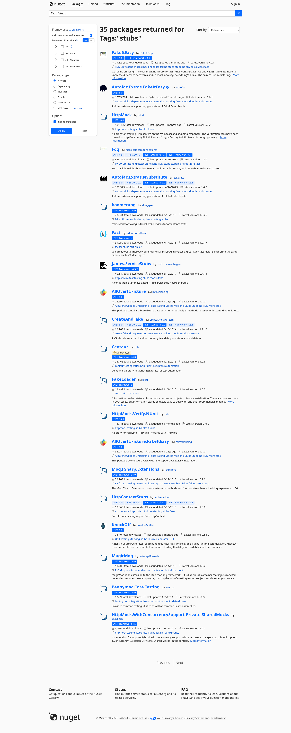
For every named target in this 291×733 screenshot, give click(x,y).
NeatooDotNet (145, 525)
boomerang (124, 205)
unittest (139, 163)
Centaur (120, 347)
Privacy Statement (197, 718)
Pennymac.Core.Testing (136, 587)
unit (126, 601)
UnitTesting (142, 305)
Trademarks (218, 718)
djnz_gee (147, 205)
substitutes (205, 101)
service (124, 278)
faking (163, 66)
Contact (55, 689)
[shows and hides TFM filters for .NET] (56, 46)
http (145, 129)
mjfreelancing (160, 291)
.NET (171, 539)
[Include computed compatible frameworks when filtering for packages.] (91, 35)
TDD (117, 66)
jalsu (145, 379)
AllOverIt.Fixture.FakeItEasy (140, 441)
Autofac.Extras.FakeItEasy (138, 87)
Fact (116, 232)
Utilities (130, 305)
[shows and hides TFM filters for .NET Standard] (56, 60)
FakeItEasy (123, 52)
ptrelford (143, 149)
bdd (136, 219)
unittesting (127, 66)
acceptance (145, 219)
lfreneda (154, 556)
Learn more (78, 29)
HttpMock (122, 115)
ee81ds (170, 587)
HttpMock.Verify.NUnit (135, 413)
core (126, 511)
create (118, 333)
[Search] (238, 13)
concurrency (172, 632)
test (131, 278)
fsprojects (132, 149)
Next (179, 662)
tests (150, 333)
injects (129, 570)
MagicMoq (122, 556)
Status (120, 689)
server (129, 219)
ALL (85, 40)
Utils (124, 393)
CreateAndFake (127, 319)
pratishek (117, 618)
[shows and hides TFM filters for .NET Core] (56, 53)
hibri (141, 115)
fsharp (122, 483)
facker (118, 246)
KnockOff (121, 524)
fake (117, 219)
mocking (147, 66)
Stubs (188, 305)
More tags (203, 66)
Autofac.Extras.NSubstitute (139, 177)
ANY (91, 40)
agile (136, 333)
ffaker (138, 246)
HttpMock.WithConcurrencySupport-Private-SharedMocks (170, 614)
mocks (138, 66)
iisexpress (159, 365)
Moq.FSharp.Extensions (135, 469)
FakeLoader (124, 379)
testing (131, 129)
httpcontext (136, 511)
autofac (119, 101)
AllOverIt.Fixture (129, 291)
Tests (118, 393)
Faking (161, 305)
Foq (115, 149)
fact (132, 246)
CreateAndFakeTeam (162, 319)
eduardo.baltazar (137, 233)
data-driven (179, 601)
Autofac (180, 87)
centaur (119, 365)
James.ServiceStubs (131, 263)
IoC (117, 570)
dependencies (142, 570)
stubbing (180, 66)
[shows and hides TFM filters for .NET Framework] (56, 66)
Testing (125, 539)
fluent (151, 129)
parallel (159, 632)
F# (116, 163)
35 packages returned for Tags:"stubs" (142, 33)
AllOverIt (120, 305)
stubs (171, 66)
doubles (194, 101)
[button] (70, 29)
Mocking (179, 305)
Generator (162, 539)
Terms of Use (138, 718)
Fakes (153, 305)
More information (200, 640)
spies (194, 66)
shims (159, 601)
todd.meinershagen (169, 264)
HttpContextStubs (130, 497)
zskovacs (179, 177)
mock (183, 333)
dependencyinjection (143, 101)
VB (124, 163)
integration (135, 601)
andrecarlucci (162, 497)
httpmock (120, 129)
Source (152, 539)
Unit (117, 539)
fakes (156, 66)
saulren (153, 149)
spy (188, 66)
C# (120, 163)
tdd (130, 333)
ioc (129, 101)
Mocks (169, 305)
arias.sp (144, 556)
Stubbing (197, 305)
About (124, 718)
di (125, 101)
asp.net (119, 511)
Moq (122, 570)
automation (172, 365)
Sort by (201, 30)
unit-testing (155, 511)
